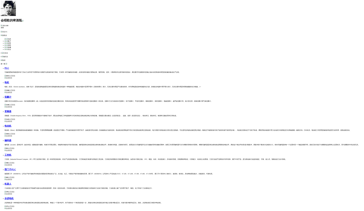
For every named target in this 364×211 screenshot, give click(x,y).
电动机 (8, 126)
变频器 (8, 111)
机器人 (8, 184)
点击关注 (9, 78)
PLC (7, 68)
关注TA (4, 32)
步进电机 (9, 198)
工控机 (8, 155)
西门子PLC (10, 169)
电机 (7, 82)
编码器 (8, 140)
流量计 (8, 97)
